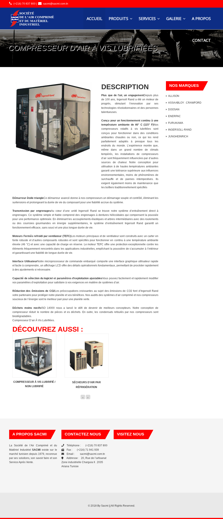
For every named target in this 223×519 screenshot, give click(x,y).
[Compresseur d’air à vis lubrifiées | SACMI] (32, 18)
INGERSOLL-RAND (180, 129)
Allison (173, 95)
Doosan (173, 109)
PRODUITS (119, 18)
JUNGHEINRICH (178, 136)
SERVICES (148, 18)
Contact (201, 40)
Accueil (94, 18)
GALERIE (174, 18)
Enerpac (174, 116)
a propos (201, 18)
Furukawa (175, 122)
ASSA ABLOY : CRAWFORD (184, 102)
